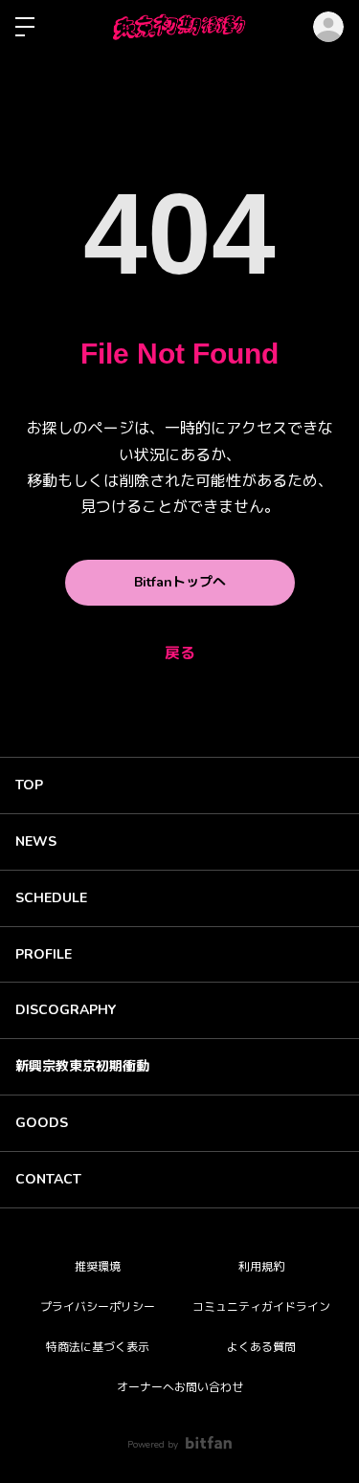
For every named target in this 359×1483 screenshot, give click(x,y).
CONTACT (48, 1179)
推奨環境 (98, 1266)
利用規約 (261, 1266)
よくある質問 (261, 1347)
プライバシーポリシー (97, 1307)
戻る (180, 653)
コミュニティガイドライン (261, 1307)
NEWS (35, 841)
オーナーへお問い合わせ (180, 1387)
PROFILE (43, 954)
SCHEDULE (51, 898)
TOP (29, 785)
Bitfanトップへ (180, 582)
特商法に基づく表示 (97, 1347)
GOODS (41, 1123)
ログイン (328, 26)
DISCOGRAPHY (65, 1010)
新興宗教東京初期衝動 (82, 1066)
